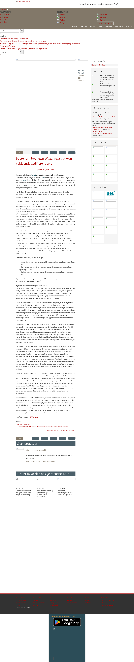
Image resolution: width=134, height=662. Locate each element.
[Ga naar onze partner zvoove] (111, 177)
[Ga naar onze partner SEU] (111, 195)
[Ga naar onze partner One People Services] (111, 159)
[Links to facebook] (110, 611)
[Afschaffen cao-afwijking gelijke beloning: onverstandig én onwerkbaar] (46, 483)
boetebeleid (50, 430)
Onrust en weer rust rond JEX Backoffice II (14, 39)
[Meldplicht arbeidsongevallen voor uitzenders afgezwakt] (67, 483)
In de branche (20, 598)
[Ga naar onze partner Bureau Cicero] (111, 168)
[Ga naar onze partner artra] (111, 213)
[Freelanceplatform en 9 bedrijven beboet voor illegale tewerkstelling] (25, 483)
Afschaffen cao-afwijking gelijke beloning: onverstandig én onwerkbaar (45, 494)
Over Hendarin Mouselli (36, 450)
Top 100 (92, 27)
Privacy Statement (107, 605)
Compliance (54, 603)
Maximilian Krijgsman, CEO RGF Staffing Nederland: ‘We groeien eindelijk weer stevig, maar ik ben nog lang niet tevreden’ (40, 44)
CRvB (55, 430)
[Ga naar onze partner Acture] (111, 150)
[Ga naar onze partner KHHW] (98, 177)
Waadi (40, 170)
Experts (100, 27)
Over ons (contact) (107, 600)
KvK (58, 430)
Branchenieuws (21, 603)
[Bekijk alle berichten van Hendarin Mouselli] (83, 63)
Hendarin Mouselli (81, 71)
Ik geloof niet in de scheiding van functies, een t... (102, 129)
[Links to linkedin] (112, 611)
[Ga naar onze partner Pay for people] (111, 230)
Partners (75, 27)
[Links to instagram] (114, 611)
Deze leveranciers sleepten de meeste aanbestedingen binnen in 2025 (23, 41)
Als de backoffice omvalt (8, 46)
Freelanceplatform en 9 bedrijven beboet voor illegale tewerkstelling (23, 493)
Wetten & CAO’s (55, 600)
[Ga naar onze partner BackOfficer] (98, 159)
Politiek (35, 600)
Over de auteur (27, 443)
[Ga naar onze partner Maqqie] (98, 213)
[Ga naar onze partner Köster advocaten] (98, 230)
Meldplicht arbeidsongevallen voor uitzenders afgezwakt (65, 493)
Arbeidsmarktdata (39, 603)
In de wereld (37, 598)
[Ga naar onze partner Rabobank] (98, 221)
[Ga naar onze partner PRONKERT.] (98, 204)
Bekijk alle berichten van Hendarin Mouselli (40, 461)
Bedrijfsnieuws (21, 600)
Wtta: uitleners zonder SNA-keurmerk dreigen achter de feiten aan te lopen (107, 78)
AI (67, 605)
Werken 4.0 (36, 605)
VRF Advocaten (34, 417)
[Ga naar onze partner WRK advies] (98, 239)
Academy (84, 27)
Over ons (129, 27)
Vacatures (87, 603)
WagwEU (46, 170)
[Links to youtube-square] (117, 611)
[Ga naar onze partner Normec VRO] (111, 204)
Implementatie (72, 603)
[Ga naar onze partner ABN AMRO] (111, 221)
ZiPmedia (104, 603)
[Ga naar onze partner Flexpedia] (98, 168)
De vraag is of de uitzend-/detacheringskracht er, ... (103, 133)
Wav (52, 170)
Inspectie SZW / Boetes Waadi (23, 424)
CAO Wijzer (108, 27)
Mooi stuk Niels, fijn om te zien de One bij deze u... (104, 118)
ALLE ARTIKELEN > (105, 23)
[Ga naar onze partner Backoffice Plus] (98, 150)
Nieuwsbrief (119, 27)
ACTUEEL (3, 9)
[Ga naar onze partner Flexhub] (98, 195)
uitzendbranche (63, 430)
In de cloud (70, 598)
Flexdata (18, 605)
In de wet (53, 598)
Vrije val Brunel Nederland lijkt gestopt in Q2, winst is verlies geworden (23, 49)
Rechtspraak (54, 605)
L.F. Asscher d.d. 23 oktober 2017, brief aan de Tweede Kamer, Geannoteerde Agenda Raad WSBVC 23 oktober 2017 (42, 426)
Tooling (69, 600)
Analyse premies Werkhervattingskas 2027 (107, 85)
